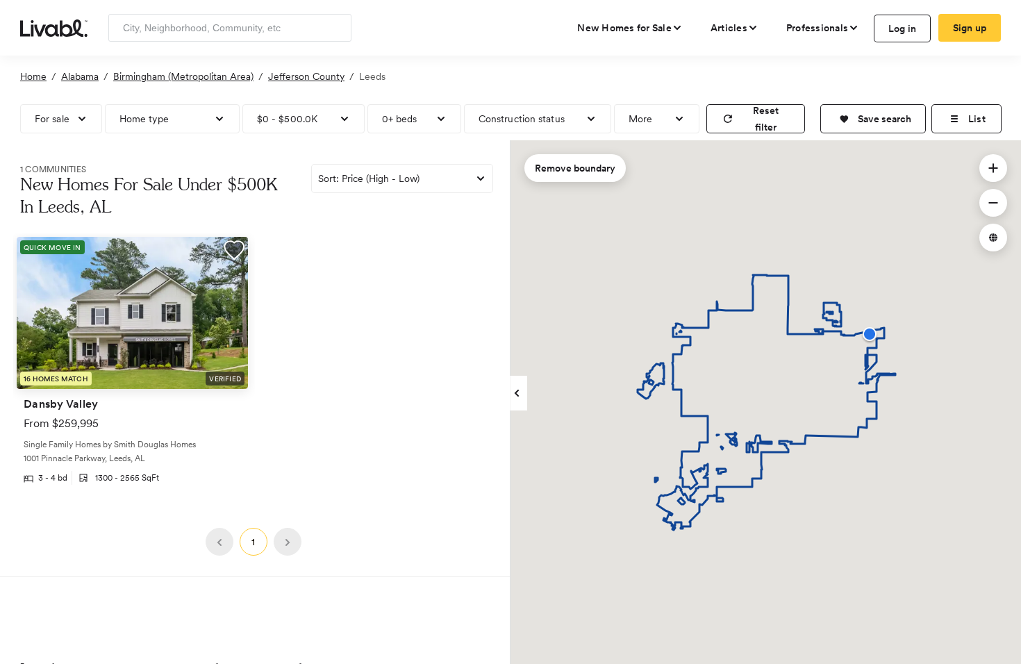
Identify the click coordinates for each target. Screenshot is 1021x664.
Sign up (970, 27)
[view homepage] (54, 27)
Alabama (80, 76)
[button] (873, 119)
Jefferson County (306, 76)
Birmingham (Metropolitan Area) (183, 76)
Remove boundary (575, 168)
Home (33, 76)
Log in (902, 28)
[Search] (335, 28)
